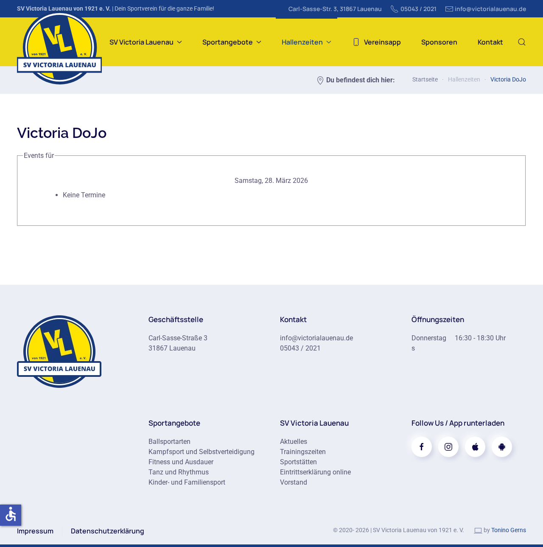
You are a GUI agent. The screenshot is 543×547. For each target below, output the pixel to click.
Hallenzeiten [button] (302, 42)
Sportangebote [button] (227, 42)
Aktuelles (293, 442)
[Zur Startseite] (59, 351)
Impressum (35, 531)
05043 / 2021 (418, 9)
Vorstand (293, 482)
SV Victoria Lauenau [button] (141, 42)
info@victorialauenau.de (490, 9)
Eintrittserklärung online (315, 472)
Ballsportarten (169, 442)
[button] (522, 41)
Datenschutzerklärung (107, 531)
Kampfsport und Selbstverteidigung (201, 452)
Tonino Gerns (508, 530)
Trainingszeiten (303, 452)
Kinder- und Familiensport (186, 482)
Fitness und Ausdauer (180, 462)
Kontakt (490, 42)
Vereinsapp (382, 42)
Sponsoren (439, 42)
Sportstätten (298, 462)
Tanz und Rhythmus (178, 472)
